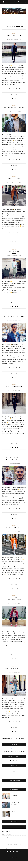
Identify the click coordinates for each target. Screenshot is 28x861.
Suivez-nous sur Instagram (15, 774)
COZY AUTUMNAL (14, 528)
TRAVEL (4, 837)
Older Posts (20, 738)
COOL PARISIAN (14, 36)
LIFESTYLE (5, 831)
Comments (14, 94)
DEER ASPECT (14, 179)
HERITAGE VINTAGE (14, 668)
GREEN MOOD (14, 251)
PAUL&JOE (14, 811)
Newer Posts (7, 738)
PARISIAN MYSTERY (14, 387)
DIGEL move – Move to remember (17, 794)
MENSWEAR (14, 33)
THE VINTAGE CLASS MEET (14, 316)
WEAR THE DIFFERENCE (14, 108)
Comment (14, 165)
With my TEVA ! (15, 802)
